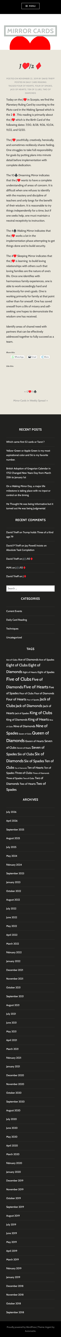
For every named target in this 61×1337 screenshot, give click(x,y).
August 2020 (13, 1110)
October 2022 (13, 891)
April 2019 (11, 1250)
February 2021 (13, 1057)
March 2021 (12, 1048)
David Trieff (48, 78)
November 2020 (15, 1084)
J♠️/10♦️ (28, 558)
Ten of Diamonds (21, 768)
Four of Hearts (25, 85)
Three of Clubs (23, 772)
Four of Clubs (26, 693)
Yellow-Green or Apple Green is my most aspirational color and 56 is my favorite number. (28, 455)
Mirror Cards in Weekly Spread (29, 400)
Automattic (30, 1331)
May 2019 (11, 1242)
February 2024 (14, 864)
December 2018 (14, 1286)
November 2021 (14, 978)
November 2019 (14, 1189)
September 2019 (15, 1206)
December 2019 (14, 1180)
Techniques (12, 628)
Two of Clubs (28, 778)
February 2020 (14, 1163)
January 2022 (13, 961)
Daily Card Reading (36, 82)
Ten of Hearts (35, 767)
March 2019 (12, 1259)
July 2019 (11, 1224)
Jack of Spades (22, 713)
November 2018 (15, 1294)
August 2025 (13, 838)
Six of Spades (34, 761)
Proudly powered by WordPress (21, 1327)
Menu (32, 6)
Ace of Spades (46, 659)
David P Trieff (13, 545)
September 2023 (15, 873)
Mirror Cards (30, 31)
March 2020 (12, 1154)
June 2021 (11, 1022)
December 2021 (14, 970)
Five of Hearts (36, 686)
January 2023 (13, 882)
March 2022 (12, 943)
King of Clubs (41, 712)
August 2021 (13, 1005)
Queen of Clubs (25, 734)
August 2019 (13, 1215)
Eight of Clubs (17, 665)
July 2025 (11, 847)
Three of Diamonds (41, 773)
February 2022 (14, 952)
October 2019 (13, 1198)
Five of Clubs (18, 679)
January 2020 (13, 1171)
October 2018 (13, 1303)
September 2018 (15, 1312)
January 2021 (13, 1066)
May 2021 (11, 1031)
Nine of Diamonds (24, 726)
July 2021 (11, 1013)
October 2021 (13, 987)
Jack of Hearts (18, 89)
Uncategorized (14, 637)
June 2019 (11, 1233)
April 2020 (12, 1145)
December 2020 (15, 1075)
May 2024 (11, 855)
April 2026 (12, 820)
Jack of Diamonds (29, 706)
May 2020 (11, 1136)
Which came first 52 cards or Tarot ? (25, 441)
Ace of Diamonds (28, 659)
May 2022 (11, 926)
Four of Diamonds (44, 693)
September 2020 (15, 1101)
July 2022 (11, 908)
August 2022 (13, 899)
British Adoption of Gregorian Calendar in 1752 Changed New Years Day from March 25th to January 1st (28, 473)
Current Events (14, 611)
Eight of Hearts (30, 672)
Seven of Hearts (24, 748)
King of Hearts (38, 719)
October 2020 (13, 1092)
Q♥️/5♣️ (31, 391)
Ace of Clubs (12, 659)
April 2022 (11, 934)
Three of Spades (14, 778)
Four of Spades (43, 85)
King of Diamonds (16, 719)
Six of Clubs (26, 754)
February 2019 (13, 1268)
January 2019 (13, 1277)
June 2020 (12, 1127)
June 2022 (11, 917)
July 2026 (11, 811)
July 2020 (11, 1119)
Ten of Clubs (34, 89)
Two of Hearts (28, 783)
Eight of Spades (46, 672)
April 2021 (11, 1040)
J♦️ (25, 576)
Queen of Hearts (34, 741)
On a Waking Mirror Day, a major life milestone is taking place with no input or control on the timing (28, 491)
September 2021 (15, 996)
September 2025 (15, 829)
